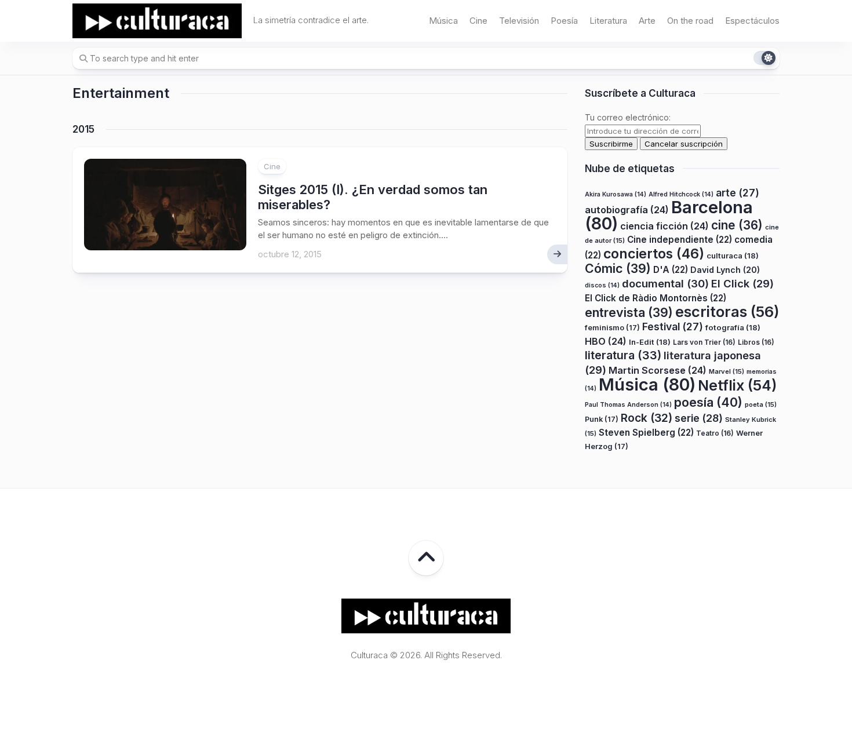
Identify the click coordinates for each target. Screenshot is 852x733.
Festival (672, 326)
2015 (83, 129)
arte (737, 193)
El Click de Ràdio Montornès (655, 298)
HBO (606, 341)
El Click (742, 283)
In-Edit (650, 342)
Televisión (519, 20)
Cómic (618, 268)
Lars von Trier (704, 342)
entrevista (629, 312)
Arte (647, 20)
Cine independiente (679, 239)
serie (699, 418)
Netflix (737, 385)
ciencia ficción (664, 226)
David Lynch (725, 270)
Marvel (726, 371)
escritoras (727, 311)
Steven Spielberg (646, 432)
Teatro (715, 433)
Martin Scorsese (658, 370)
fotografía (732, 327)
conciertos (653, 254)
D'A (670, 269)
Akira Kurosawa (615, 194)
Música (443, 20)
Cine (478, 20)
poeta (761, 404)
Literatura (608, 20)
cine (737, 225)
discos (602, 285)
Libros (756, 342)
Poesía (564, 20)
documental (665, 283)
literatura (623, 355)
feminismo (612, 327)
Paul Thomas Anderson (628, 405)
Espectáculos (752, 20)
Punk (601, 419)
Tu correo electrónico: (628, 117)
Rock (646, 418)
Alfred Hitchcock (681, 194)
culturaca (733, 255)
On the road (690, 20)
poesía (708, 402)
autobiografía (627, 210)
